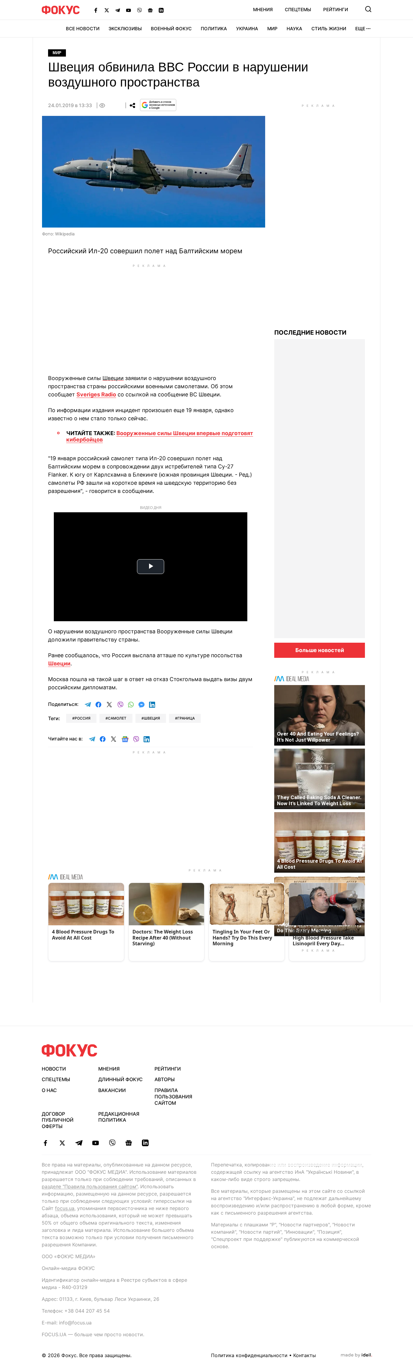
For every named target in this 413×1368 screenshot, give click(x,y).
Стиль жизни (328, 28)
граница (186, 718)
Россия (82, 718)
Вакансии (112, 1090)
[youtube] (95, 1143)
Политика (214, 28)
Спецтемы (298, 9)
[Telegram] (117, 10)
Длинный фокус (120, 1079)
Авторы (164, 1079)
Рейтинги (335, 9)
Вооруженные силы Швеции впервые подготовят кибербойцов (159, 436)
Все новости (82, 28)
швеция (152, 718)
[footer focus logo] (69, 1050)
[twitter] (62, 1143)
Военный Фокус (171, 28)
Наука (294, 28)
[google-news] (128, 1143)
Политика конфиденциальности (249, 1355)
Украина (247, 28)
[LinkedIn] (161, 10)
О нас (49, 1090)
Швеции (59, 663)
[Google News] (150, 10)
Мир (272, 28)
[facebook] (45, 1143)
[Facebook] (95, 10)
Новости (54, 1069)
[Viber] (139, 10)
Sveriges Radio (96, 394)
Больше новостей (319, 650)
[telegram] (79, 1143)
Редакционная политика (118, 1117)
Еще (360, 28)
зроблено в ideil (356, 1355)
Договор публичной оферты (57, 1120)
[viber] (112, 1143)
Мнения (263, 9)
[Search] (368, 9)
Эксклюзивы (125, 28)
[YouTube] (128, 10)
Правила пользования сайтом (173, 1096)
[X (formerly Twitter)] (106, 10)
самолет (117, 718)
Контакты (304, 1355)
